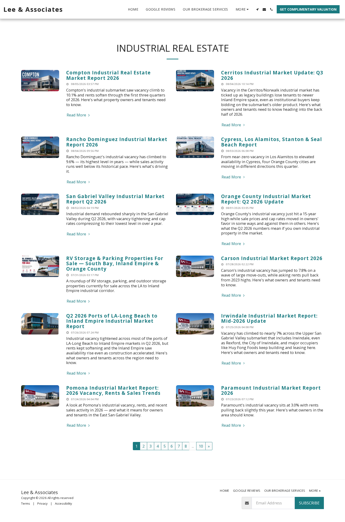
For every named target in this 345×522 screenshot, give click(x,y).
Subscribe (309, 503)
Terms (25, 503)
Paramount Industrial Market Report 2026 (271, 390)
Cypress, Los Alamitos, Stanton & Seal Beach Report (271, 142)
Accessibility (63, 503)
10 (201, 446)
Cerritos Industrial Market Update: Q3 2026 (272, 75)
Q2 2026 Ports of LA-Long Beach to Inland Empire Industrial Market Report (111, 321)
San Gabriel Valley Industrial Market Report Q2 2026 (115, 199)
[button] (257, 9)
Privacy (42, 503)
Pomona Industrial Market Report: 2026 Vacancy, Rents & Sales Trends (113, 390)
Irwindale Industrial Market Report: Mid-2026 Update (269, 318)
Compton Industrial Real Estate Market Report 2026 (108, 75)
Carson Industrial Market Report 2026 (271, 258)
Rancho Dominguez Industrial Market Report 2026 (116, 142)
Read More (77, 115)
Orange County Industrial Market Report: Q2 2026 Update (266, 199)
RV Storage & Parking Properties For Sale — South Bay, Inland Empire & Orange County (114, 263)
